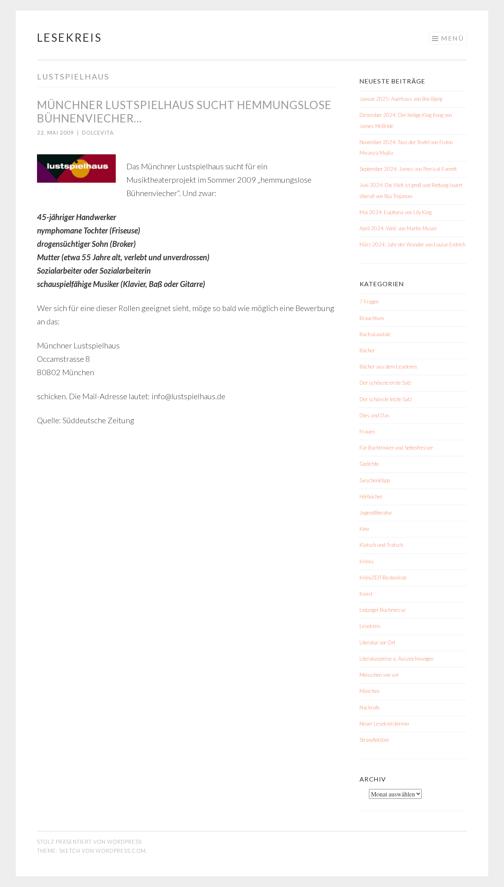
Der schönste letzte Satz (385, 399)
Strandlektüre (374, 740)
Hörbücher (370, 496)
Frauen (367, 431)
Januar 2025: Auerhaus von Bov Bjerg (400, 99)
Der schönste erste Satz (385, 383)
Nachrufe (369, 707)
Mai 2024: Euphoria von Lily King (395, 212)
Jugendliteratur (375, 512)
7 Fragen (369, 301)
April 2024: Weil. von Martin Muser (398, 228)
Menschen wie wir (379, 675)
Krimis (366, 561)
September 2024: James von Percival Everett (408, 169)
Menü (452, 38)
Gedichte (369, 464)
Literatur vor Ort (377, 642)
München (369, 691)
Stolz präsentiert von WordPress (89, 842)
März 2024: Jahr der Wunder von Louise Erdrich (412, 244)
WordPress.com (121, 851)
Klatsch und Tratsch (381, 545)
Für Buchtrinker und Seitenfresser (396, 447)
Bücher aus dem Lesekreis (388, 366)
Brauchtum (371, 318)
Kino (364, 529)
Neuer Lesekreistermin (384, 723)
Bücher (367, 350)
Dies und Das (374, 415)
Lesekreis (69, 37)
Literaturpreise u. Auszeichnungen (396, 659)
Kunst (365, 594)
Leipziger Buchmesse (382, 610)
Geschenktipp (374, 480)
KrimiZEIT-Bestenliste (383, 577)
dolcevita (98, 133)
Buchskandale (375, 334)
